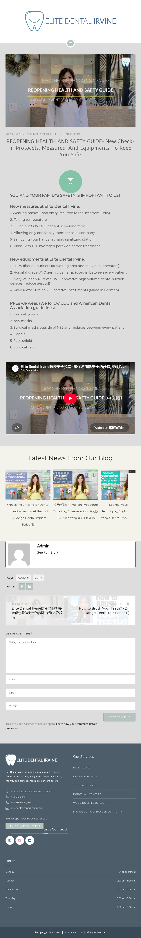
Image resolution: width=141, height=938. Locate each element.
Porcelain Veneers (87, 794)
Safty (38, 577)
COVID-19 (23, 577)
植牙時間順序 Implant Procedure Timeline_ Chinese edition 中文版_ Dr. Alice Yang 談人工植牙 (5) (75, 511)
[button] (133, 471)
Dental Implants (85, 776)
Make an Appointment (24, 826)
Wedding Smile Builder (89, 802)
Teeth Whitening (85, 785)
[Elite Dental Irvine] (70, 21)
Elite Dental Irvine (74, 932)
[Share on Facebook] (22, 586)
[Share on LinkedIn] (29, 586)
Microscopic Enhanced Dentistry (97, 811)
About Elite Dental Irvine (63, 134)
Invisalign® (81, 767)
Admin (33, 134)
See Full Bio (46, 552)
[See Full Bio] (57, 552)
